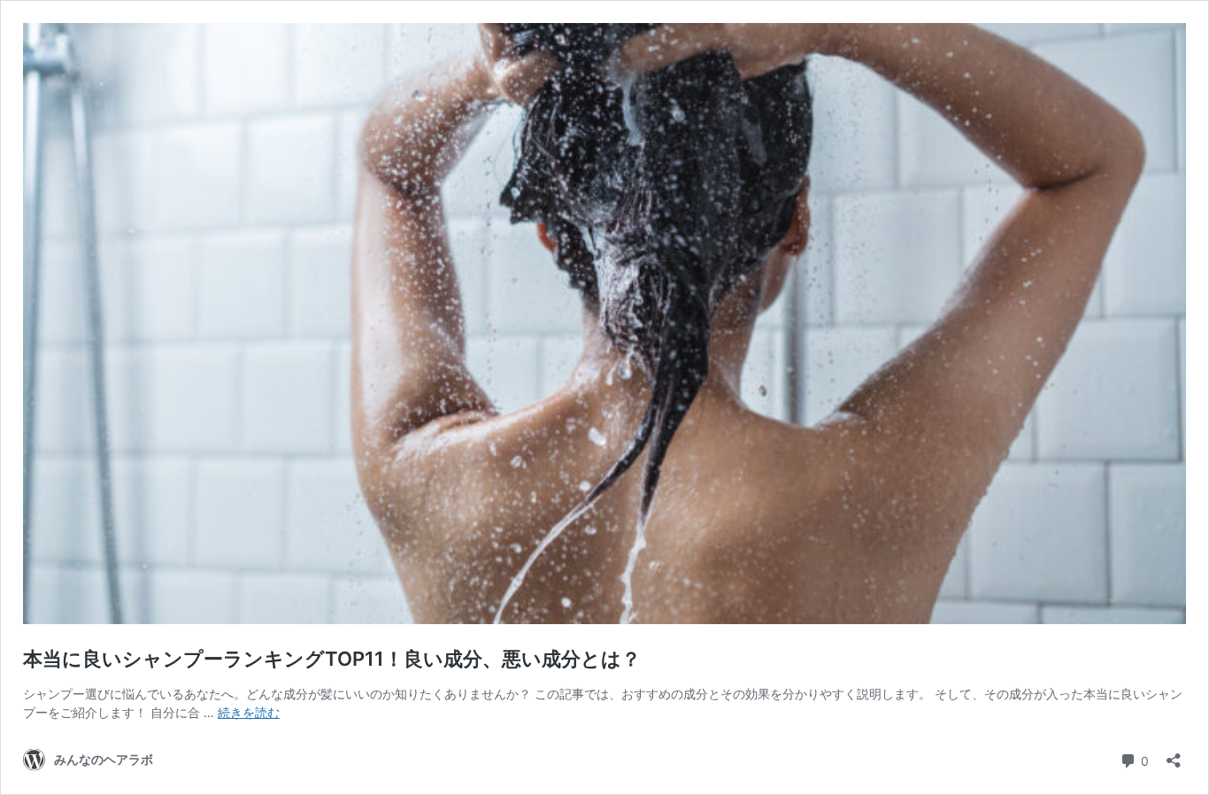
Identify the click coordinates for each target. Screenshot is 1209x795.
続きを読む (249, 712)
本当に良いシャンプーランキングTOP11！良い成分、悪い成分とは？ (334, 658)
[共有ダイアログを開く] (1173, 754)
